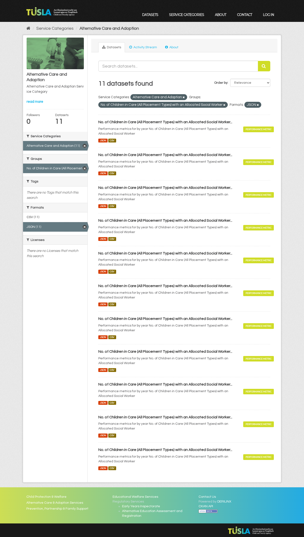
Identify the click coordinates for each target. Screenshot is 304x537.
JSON (103, 140)
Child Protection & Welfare (46, 496)
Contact (244, 15)
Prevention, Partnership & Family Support (57, 508)
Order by (221, 82)
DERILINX (224, 501)
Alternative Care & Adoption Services (54, 502)
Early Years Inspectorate (141, 506)
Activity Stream (145, 47)
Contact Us (207, 496)
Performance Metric (258, 129)
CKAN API (206, 506)
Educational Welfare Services (135, 496)
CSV (112, 140)
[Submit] (264, 66)
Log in (268, 15)
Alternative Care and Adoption (109, 28)
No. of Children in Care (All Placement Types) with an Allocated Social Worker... (165, 122)
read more (35, 101)
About (220, 15)
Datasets (150, 15)
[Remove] (184, 97)
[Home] (28, 28)
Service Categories (186, 15)
